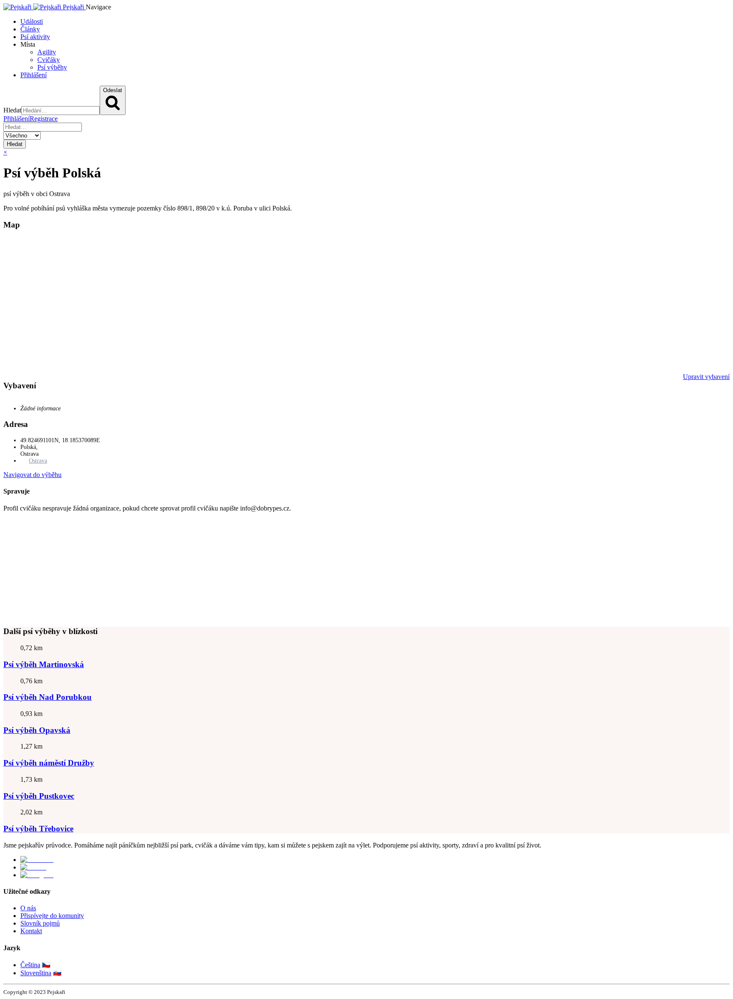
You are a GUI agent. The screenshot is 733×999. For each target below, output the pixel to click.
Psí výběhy (52, 67)
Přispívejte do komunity (52, 915)
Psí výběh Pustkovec (38, 795)
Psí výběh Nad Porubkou (47, 697)
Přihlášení (33, 75)
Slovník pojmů (40, 923)
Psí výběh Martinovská (43, 664)
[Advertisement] (257, 565)
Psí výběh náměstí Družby (48, 762)
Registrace (44, 118)
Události (31, 21)
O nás (28, 908)
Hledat (14, 144)
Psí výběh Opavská (36, 730)
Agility (46, 52)
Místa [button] (27, 44)
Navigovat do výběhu (32, 474)
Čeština (30, 964)
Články (30, 29)
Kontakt (31, 930)
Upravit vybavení (706, 376)
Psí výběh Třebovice (38, 828)
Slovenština (35, 973)
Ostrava (38, 460)
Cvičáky (48, 59)
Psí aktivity (35, 36)
